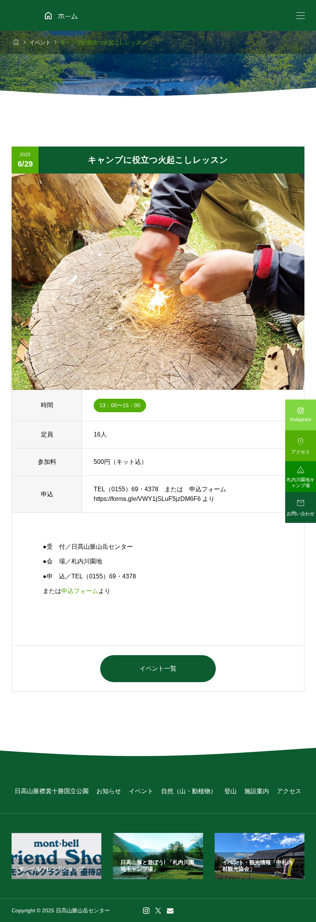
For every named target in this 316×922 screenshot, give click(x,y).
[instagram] (146, 910)
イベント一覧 (158, 668)
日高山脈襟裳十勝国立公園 (52, 791)
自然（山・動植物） (189, 791)
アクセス (289, 791)
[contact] (170, 910)
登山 (230, 791)
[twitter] (158, 910)
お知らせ (108, 791)
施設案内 (256, 791)
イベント (141, 791)
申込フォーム (79, 591)
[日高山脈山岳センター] (66, 15)
